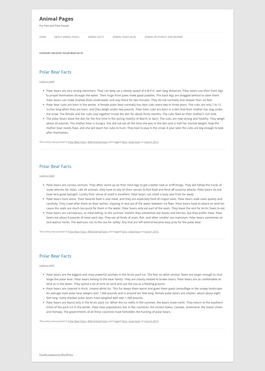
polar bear (134, 142)
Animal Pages (56, 18)
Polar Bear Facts (55, 72)
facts (124, 142)
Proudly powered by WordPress (56, 354)
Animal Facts (96, 37)
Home (42, 37)
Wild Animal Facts (97, 142)
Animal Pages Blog (124, 37)
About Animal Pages (66, 37)
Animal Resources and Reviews (164, 37)
